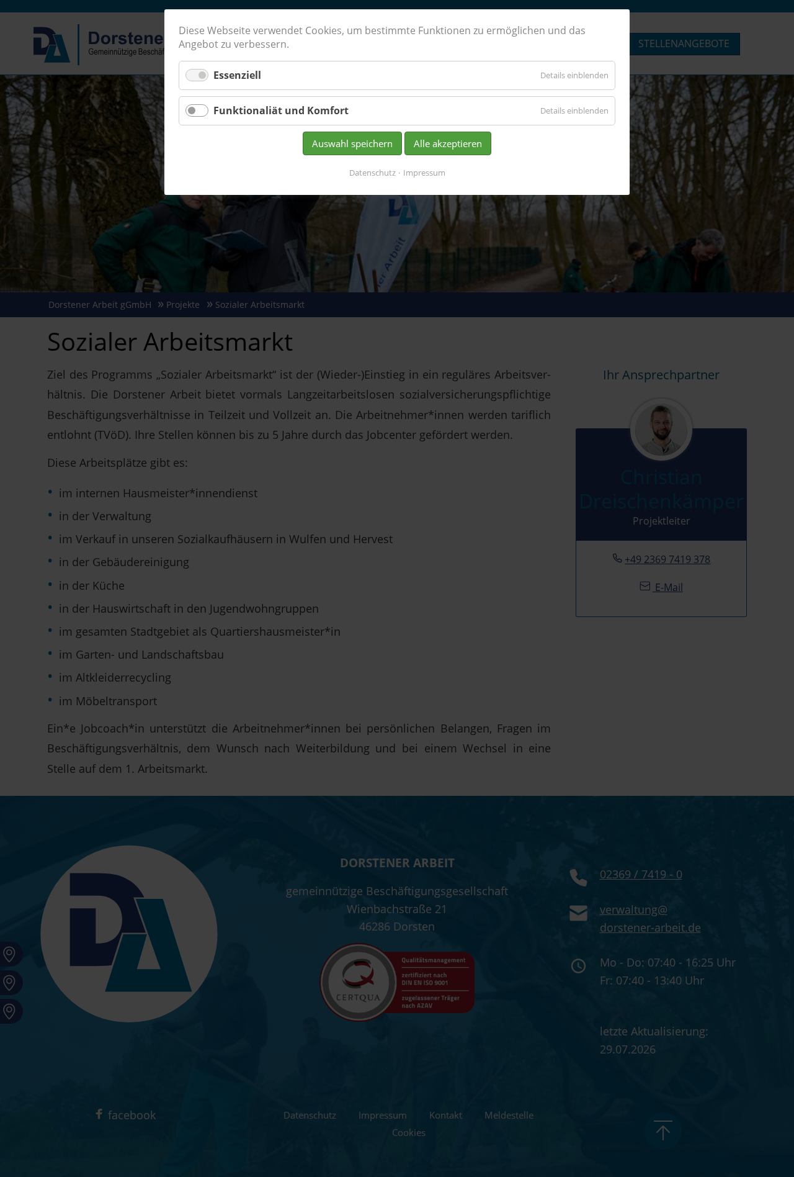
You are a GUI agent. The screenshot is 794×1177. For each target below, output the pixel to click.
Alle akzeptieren (448, 143)
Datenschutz (372, 172)
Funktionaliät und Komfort (281, 110)
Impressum (424, 172)
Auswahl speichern (352, 143)
